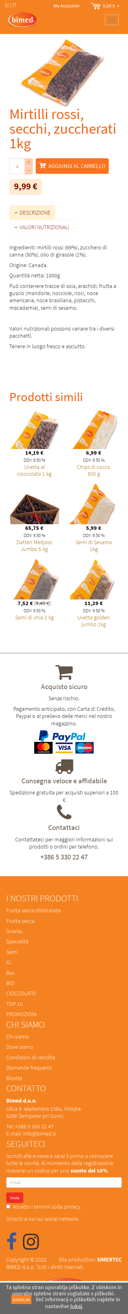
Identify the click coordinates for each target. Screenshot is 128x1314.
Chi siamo (17, 1036)
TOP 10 (14, 1003)
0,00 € (110, 5)
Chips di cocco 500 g (93, 470)
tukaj (76, 1306)
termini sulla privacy (57, 1206)
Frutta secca (20, 920)
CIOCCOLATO (21, 993)
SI (7, 5)
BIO (10, 983)
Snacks (14, 931)
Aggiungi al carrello (76, 165)
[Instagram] (31, 1246)
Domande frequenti (29, 1067)
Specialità (17, 941)
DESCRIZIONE (34, 212)
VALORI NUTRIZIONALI (43, 227)
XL (8, 962)
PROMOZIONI (21, 1014)
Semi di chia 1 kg (34, 617)
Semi (12, 951)
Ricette (14, 1078)
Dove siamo (19, 1046)
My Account (65, 5)
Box (10, 972)
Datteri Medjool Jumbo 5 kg (34, 546)
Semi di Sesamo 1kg (93, 546)
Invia (14, 1198)
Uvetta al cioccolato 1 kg (34, 470)
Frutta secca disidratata (33, 910)
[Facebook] (11, 1246)
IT (14, 5)
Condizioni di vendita (30, 1057)
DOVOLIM (21, 1299)
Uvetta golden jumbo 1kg (93, 621)
